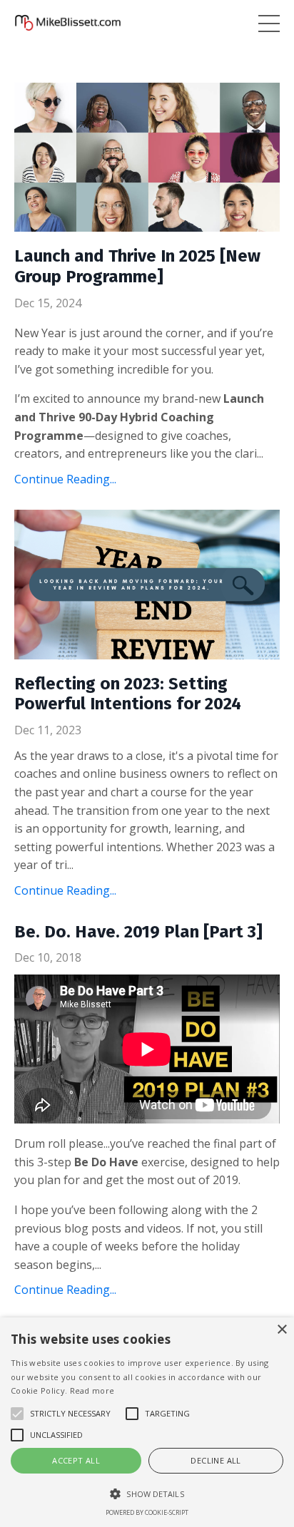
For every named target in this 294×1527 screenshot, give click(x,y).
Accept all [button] (76, 1460)
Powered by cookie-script (147, 1512)
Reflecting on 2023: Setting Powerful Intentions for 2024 (127, 694)
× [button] (281, 1330)
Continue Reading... (65, 479)
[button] (147, 1493)
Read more (92, 1390)
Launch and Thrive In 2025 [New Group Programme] (137, 266)
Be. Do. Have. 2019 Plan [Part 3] (138, 932)
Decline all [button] (215, 1460)
